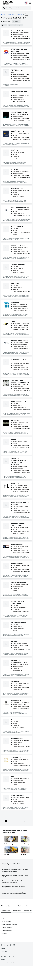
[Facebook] (4, 945)
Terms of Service (4, 954)
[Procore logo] (7, 2)
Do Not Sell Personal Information (8, 956)
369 (24, 821)
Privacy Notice (4, 951)
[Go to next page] (27, 821)
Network (5, 4)
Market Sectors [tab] (17, 910)
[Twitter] (7, 945)
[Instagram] (11, 945)
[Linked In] (1, 945)
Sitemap (3, 959)
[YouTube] (14, 945)
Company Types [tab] (6, 910)
